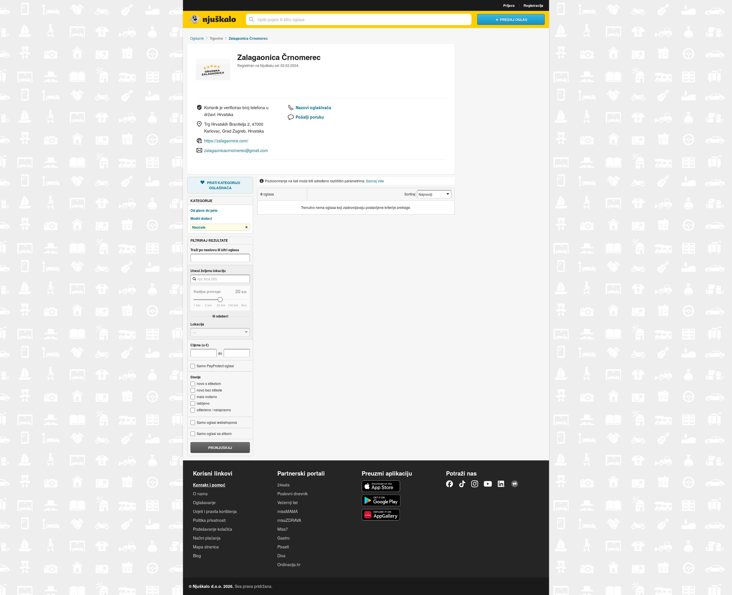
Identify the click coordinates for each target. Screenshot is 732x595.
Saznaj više (375, 180)
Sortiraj (409, 193)
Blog (197, 555)
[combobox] (220, 279)
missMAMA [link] (287, 511)
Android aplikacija (381, 500)
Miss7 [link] (282, 529)
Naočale (199, 227)
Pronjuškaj (220, 447)
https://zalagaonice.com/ (226, 140)
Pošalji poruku (310, 117)
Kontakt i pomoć (209, 485)
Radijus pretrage (207, 291)
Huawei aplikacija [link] (381, 514)
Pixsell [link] (283, 547)
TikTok (462, 483)
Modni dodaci (201, 218)
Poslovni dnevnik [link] (292, 493)
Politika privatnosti (209, 520)
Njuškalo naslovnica (213, 19)
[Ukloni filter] (246, 227)
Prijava (509, 5)
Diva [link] (281, 555)
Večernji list (287, 502)
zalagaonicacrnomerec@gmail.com (236, 150)
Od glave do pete (204, 210)
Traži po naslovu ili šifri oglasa (214, 249)
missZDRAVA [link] (289, 520)
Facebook (449, 483)
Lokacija (197, 324)
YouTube (488, 483)
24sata (283, 485)
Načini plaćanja (206, 538)
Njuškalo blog (514, 483)
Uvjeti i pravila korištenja (215, 511)
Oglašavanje (204, 502)
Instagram (474, 483)
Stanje (195, 377)
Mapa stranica (206, 547)
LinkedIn (502, 483)
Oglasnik (197, 38)
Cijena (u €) (199, 345)
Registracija (533, 5)
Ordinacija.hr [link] (289, 564)
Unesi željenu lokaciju (208, 270)
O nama (200, 493)
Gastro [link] (283, 538)
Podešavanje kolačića (212, 529)
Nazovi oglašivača (313, 107)
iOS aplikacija (381, 486)
